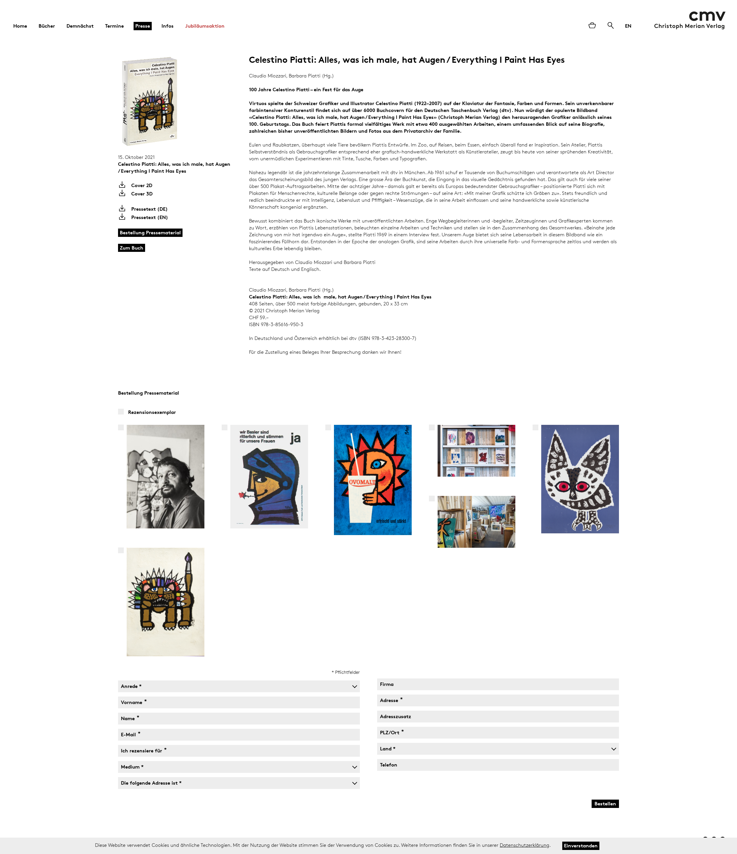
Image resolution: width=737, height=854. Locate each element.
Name (128, 717)
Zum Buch (131, 248)
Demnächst (80, 26)
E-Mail (129, 733)
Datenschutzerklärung (524, 845)
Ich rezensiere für (142, 749)
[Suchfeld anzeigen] (611, 26)
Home (20, 26)
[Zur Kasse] (592, 26)
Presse (142, 26)
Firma (387, 684)
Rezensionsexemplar (152, 412)
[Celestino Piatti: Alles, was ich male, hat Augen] (160, 101)
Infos (168, 26)
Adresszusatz (395, 716)
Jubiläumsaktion (205, 26)
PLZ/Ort (390, 731)
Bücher (47, 26)
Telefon (388, 765)
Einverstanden (581, 845)
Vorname (132, 701)
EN (628, 26)
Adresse (389, 699)
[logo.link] (689, 20)
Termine (114, 26)
